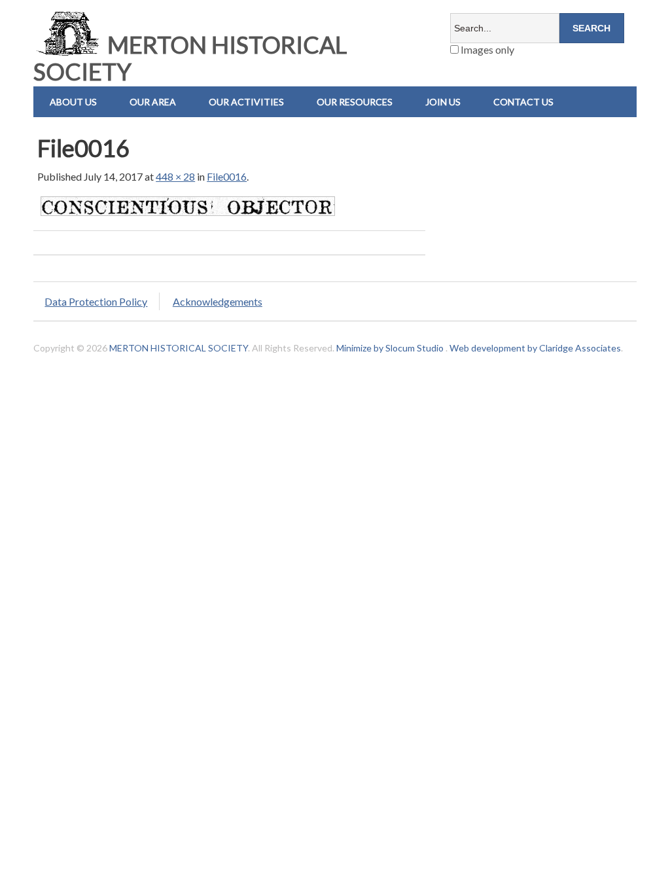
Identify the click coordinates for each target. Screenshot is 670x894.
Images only (486, 49)
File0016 (227, 176)
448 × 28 (175, 176)
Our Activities (246, 101)
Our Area (153, 101)
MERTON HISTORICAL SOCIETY (190, 58)
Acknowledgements (217, 301)
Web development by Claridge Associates (535, 347)
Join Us (443, 101)
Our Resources (355, 101)
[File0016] (187, 215)
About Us (73, 101)
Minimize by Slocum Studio (390, 347)
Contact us (523, 101)
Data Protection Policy (95, 301)
